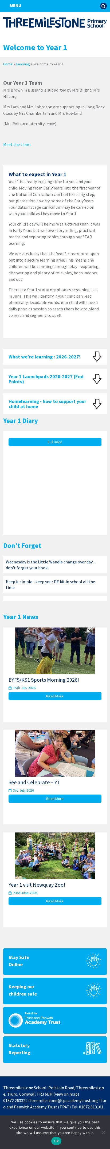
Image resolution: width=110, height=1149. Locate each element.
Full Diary (55, 442)
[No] (103, 1132)
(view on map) (66, 1094)
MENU (15, 5)
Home (8, 64)
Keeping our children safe (23, 990)
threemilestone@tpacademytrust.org (63, 1100)
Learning (23, 64)
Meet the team (16, 144)
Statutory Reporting (19, 1049)
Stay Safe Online (19, 961)
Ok (56, 1141)
